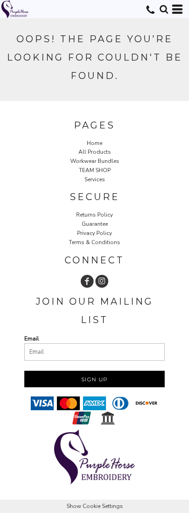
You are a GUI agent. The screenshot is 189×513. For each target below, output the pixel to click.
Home (94, 143)
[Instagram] (101, 281)
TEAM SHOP (95, 170)
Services (94, 179)
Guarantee (95, 224)
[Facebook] (87, 281)
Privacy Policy (94, 233)
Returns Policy (94, 214)
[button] (163, 9)
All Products (94, 152)
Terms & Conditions (94, 242)
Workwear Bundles (94, 161)
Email (31, 338)
